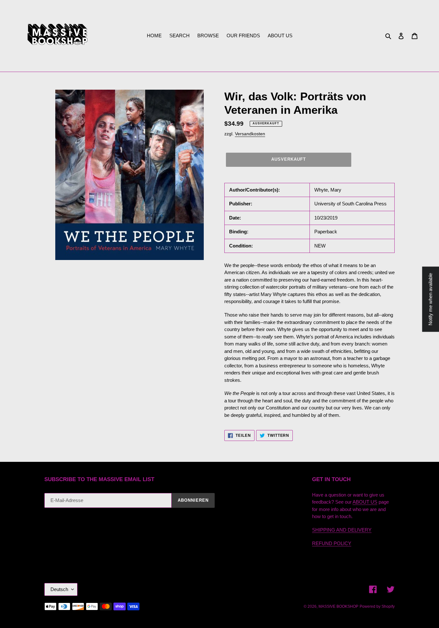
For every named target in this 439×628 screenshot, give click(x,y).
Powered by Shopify (377, 606)
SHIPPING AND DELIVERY (342, 530)
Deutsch (59, 589)
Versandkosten (250, 133)
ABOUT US (365, 502)
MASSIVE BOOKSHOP (338, 606)
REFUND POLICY (331, 543)
